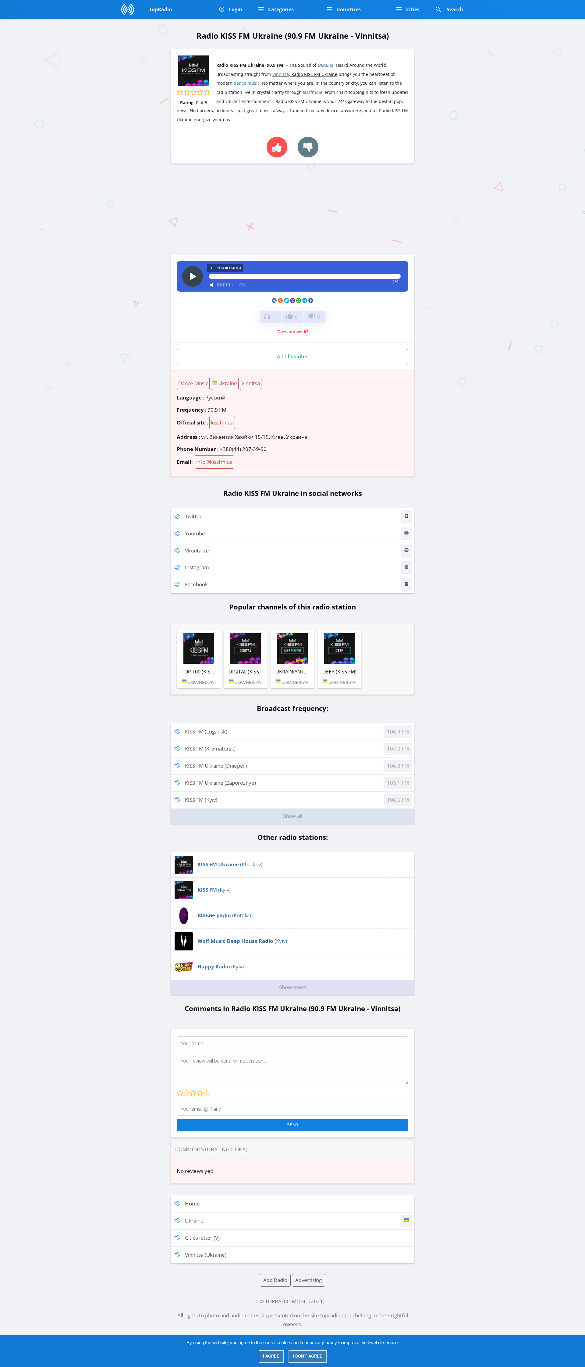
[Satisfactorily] (193, 1093)
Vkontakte (197, 550)
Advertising (308, 1280)
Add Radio (275, 1280)
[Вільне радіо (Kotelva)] (184, 922)
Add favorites (292, 356)
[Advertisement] (292, 209)
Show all (292, 815)
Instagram (197, 567)
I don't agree (307, 1356)
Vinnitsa (280, 74)
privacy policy (323, 1342)
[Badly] (186, 1093)
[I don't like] (308, 147)
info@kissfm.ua (214, 461)
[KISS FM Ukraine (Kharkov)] (184, 871)
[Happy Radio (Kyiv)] (184, 974)
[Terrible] (180, 1093)
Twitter (193, 516)
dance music (247, 83)
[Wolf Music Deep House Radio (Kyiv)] (184, 948)
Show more (292, 987)
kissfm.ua (312, 92)
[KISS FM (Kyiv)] (184, 897)
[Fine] (199, 1093)
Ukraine (325, 65)
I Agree (271, 1356)
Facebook (196, 584)
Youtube (195, 533)
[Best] (206, 1093)
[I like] (277, 147)
